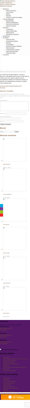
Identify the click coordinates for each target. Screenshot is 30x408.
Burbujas (2, 87)
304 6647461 (3, 337)
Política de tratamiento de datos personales (15, 359)
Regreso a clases (6, 252)
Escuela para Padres (9, 362)
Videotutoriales (11, 53)
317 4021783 (3, 330)
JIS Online (6, 38)
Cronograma (10, 44)
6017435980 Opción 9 (6, 335)
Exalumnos (6, 365)
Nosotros (6, 9)
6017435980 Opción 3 (6, 342)
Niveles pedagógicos (12, 22)
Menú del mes (10, 48)
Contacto (6, 54)
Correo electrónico (6, 116)
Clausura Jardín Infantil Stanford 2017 (11, 86)
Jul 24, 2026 (6, 197)
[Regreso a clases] (14, 249)
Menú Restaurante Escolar (10, 388)
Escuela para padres (12, 41)
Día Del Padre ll (6, 313)
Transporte (9, 29)
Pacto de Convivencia (12, 24)
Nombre (3, 113)
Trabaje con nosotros (9, 370)
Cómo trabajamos (8, 19)
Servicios (5, 27)
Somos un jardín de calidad (14, 17)
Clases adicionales (11, 31)
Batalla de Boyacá (6, 164)
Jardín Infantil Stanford (11, 71)
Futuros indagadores (7, 194)
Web (1, 121)
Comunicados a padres (13, 49)
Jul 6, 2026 (6, 316)
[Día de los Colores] (14, 280)
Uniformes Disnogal (12, 51)
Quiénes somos (6, 224)
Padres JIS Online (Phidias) (14, 46)
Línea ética (6, 357)
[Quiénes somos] (14, 221)
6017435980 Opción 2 (6, 328)
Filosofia (8, 15)
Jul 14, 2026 (6, 256)
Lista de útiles (10, 39)
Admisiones (6, 36)
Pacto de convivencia (9, 386)
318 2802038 (3, 343)
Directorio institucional (9, 360)
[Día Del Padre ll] (14, 310)
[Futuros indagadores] (14, 191)
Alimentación (10, 32)
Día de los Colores (6, 283)
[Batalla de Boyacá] (14, 161)
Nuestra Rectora (11, 10)
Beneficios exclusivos (12, 34)
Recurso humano (11, 26)
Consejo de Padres (8, 383)
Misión (8, 14)
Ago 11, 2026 (6, 167)
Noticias (8, 43)
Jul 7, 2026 (6, 286)
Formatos (6, 379)
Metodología (10, 21)
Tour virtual (9, 12)
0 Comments (22, 71)
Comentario (4, 100)
